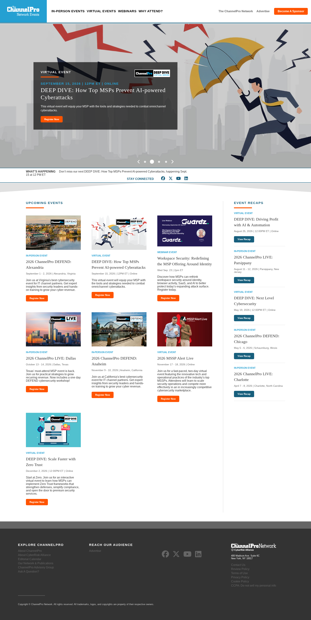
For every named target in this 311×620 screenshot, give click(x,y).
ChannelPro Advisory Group (36, 567)
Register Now (51, 119)
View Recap (244, 239)
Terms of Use (239, 573)
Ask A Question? (28, 571)
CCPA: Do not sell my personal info (253, 585)
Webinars (127, 11)
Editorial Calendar (29, 559)
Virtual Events (101, 11)
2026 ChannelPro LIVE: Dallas (51, 358)
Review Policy (240, 569)
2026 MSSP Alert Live (175, 358)
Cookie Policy (240, 581)
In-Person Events (68, 11)
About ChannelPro (30, 550)
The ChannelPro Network (235, 11)
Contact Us (238, 564)
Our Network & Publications (35, 563)
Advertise (263, 11)
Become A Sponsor (291, 11)
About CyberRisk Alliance (34, 555)
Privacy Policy (240, 577)
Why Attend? (151, 11)
